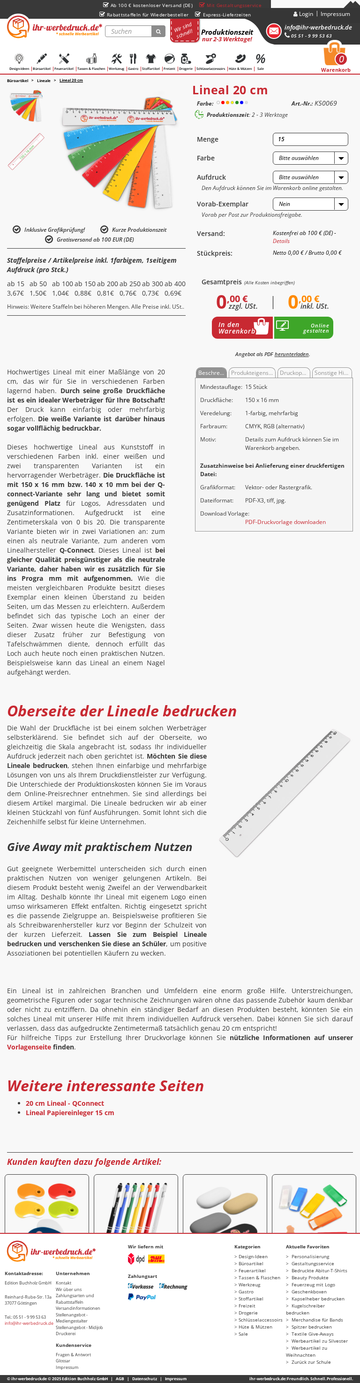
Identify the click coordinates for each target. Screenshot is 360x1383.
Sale (260, 69)
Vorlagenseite (29, 1046)
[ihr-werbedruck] (54, 26)
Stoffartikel (151, 69)
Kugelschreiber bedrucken (305, 1309)
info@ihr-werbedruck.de (318, 27)
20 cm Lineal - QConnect (65, 1103)
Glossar (63, 1361)
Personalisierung (309, 1256)
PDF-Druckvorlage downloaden (285, 522)
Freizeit (169, 69)
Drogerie (186, 69)
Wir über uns (69, 1289)
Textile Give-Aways (312, 1333)
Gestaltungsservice (312, 1263)
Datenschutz (144, 1378)
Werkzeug (116, 69)
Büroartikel (42, 69)
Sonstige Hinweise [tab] (333, 373)
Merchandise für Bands (316, 1319)
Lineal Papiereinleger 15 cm (70, 1112)
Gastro (133, 69)
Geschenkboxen (308, 1291)
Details (281, 241)
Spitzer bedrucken (311, 1326)
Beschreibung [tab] (212, 373)
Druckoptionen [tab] (295, 373)
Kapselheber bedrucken (317, 1298)
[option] (26, 105)
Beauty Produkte (309, 1277)
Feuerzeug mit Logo (312, 1284)
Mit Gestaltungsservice (234, 5)
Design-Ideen (19, 69)
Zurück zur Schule (310, 1362)
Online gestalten (316, 328)
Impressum (335, 14)
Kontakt (63, 1283)
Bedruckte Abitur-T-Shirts (318, 1270)
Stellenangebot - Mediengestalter (72, 1318)
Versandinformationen (78, 1308)
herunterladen (292, 353)
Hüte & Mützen (240, 69)
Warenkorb (336, 60)
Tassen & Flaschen (91, 69)
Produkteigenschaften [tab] (253, 373)
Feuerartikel (64, 69)
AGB (120, 1378)
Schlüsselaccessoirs (210, 69)
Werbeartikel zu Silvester (319, 1340)
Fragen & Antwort (73, 1355)
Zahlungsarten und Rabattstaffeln (75, 1298)
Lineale (44, 80)
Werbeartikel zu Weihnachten (306, 1351)
